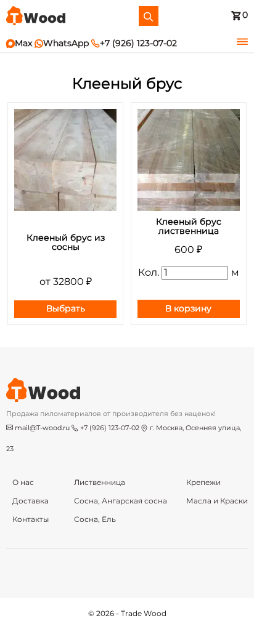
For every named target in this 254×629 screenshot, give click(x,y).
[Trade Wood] (35, 15)
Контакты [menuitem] (30, 519)
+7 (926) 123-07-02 (134, 43)
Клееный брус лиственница (188, 227)
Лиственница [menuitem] (99, 482)
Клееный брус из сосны (66, 243)
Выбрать (65, 309)
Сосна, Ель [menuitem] (95, 519)
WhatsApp (62, 43)
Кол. (148, 273)
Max (19, 43)
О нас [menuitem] (23, 482)
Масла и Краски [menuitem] (217, 501)
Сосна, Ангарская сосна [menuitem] (120, 501)
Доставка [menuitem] (30, 501)
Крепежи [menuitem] (203, 482)
